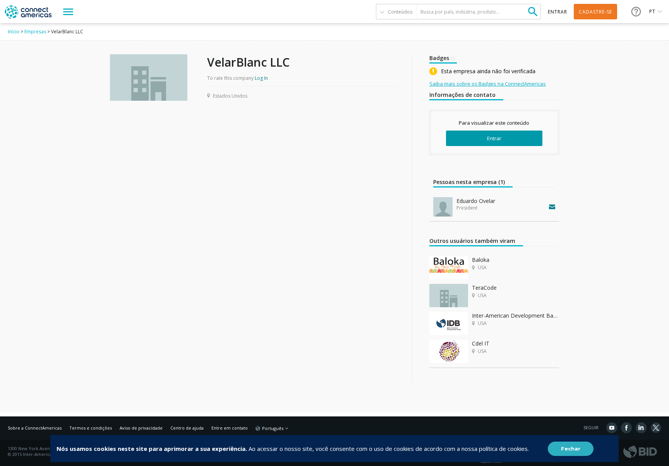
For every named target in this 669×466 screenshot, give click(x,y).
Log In (261, 78)
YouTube (611, 427)
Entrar (494, 138)
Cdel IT (480, 343)
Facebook (626, 427)
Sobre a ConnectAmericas (35, 428)
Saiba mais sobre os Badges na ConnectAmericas (487, 83)
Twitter (655, 427)
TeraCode (484, 287)
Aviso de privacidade (141, 428)
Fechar (570, 448)
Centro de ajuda (187, 428)
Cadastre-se (595, 12)
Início (13, 31)
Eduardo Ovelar (475, 201)
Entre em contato (229, 428)
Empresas (35, 31)
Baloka (480, 259)
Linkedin (641, 427)
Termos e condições (90, 428)
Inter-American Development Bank (515, 315)
